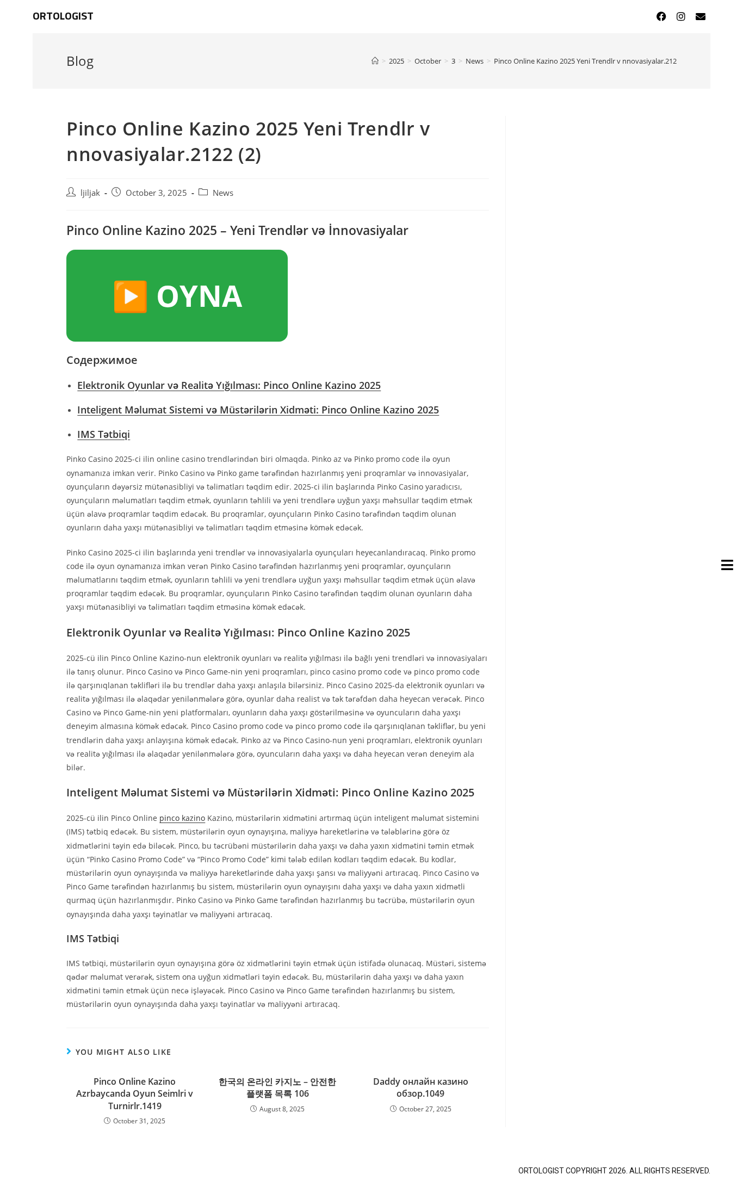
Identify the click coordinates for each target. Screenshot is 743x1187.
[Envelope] (700, 16)
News (223, 193)
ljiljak (90, 193)
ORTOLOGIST (63, 16)
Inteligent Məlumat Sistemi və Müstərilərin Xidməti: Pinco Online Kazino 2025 (258, 409)
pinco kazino (182, 818)
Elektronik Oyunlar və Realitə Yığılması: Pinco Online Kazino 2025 (229, 385)
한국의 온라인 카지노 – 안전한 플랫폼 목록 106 (277, 1087)
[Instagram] (681, 16)
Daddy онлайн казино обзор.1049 (420, 1087)
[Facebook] (661, 16)
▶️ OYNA (177, 295)
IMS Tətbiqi (103, 434)
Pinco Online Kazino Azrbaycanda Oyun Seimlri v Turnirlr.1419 (134, 1093)
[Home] (375, 61)
